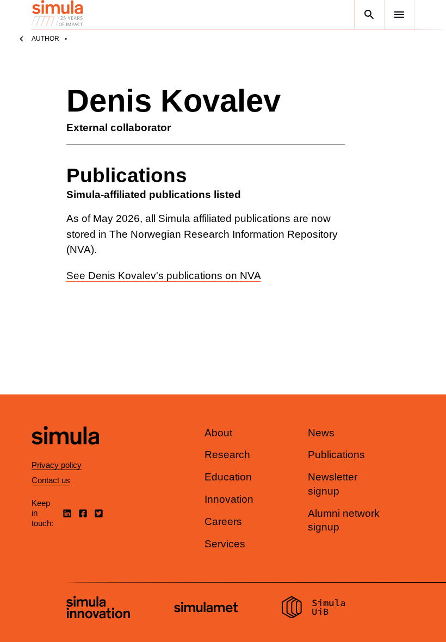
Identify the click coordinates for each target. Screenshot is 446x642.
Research (227, 454)
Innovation (229, 499)
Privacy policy (57, 465)
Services (225, 544)
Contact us (51, 480)
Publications (336, 454)
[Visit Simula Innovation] (98, 609)
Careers (223, 521)
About (218, 433)
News (321, 433)
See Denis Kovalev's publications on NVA (163, 275)
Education (228, 477)
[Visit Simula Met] (206, 608)
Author (45, 38)
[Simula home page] (65, 453)
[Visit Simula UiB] (313, 608)
